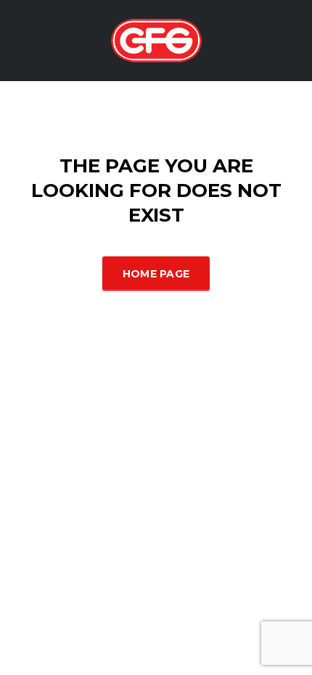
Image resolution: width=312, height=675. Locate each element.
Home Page (156, 273)
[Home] (156, 39)
